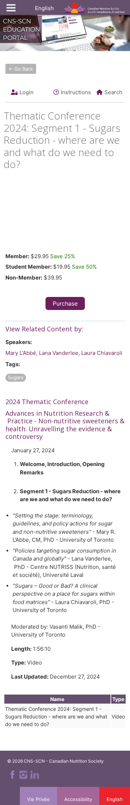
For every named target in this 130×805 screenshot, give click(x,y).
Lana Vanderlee (58, 352)
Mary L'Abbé (20, 352)
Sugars (15, 377)
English (44, 8)
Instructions (76, 92)
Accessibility (78, 799)
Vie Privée (38, 799)
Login (27, 92)
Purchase (65, 303)
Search (113, 92)
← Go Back (21, 69)
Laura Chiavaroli (101, 352)
